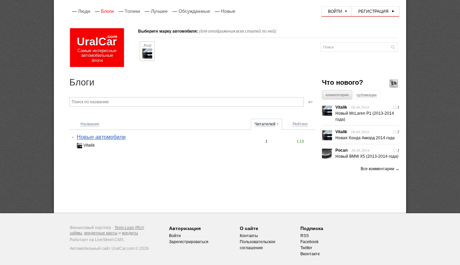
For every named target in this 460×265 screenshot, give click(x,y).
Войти (335, 11)
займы (76, 233)
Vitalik (89, 145)
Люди (84, 11)
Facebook (309, 241)
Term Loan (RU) (129, 227)
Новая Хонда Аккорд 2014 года (365, 138)
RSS (304, 235)
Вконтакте (310, 254)
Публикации (366, 95)
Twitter (306, 247)
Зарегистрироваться (188, 241)
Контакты (249, 235)
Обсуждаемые (194, 11)
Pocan (341, 150)
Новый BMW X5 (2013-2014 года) (366, 156)
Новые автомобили (101, 137)
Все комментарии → (380, 168)
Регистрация (373, 11)
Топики (132, 11)
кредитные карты (101, 233)
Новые (228, 11)
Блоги (107, 11)
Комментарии (337, 95)
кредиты (130, 233)
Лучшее (159, 11)
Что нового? (342, 82)
